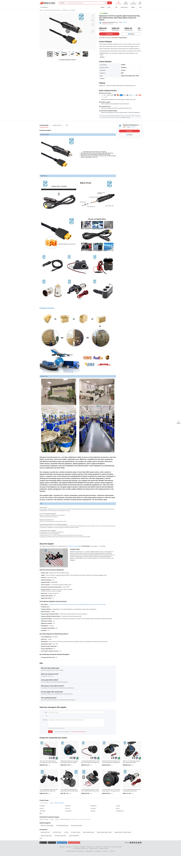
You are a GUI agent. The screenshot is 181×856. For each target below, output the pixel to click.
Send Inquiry (109, 34)
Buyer (109, 7)
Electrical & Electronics (73, 604)
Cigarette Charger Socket (46, 835)
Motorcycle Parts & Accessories (59, 604)
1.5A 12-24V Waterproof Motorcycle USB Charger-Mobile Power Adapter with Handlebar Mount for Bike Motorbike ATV (48, 791)
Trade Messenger (61, 842)
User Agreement (98, 851)
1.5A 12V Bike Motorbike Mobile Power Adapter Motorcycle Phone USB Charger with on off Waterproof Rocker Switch (69, 791)
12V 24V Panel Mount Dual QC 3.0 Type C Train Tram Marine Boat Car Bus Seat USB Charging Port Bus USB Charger (90, 791)
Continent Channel (107, 846)
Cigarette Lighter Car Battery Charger (123, 832)
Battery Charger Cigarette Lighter (104, 832)
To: (46, 716)
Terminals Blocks (119, 811)
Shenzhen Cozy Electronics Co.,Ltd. (110, 22)
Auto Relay (92, 811)
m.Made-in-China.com (94, 848)
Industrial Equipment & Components (87, 604)
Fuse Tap (42, 808)
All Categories (45, 7)
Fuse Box (118, 805)
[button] (105, 2)
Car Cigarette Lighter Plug (60, 835)
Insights (120, 846)
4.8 (125, 127)
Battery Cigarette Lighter (88, 832)
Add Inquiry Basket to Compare (68, 59)
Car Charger (72, 10)
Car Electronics (65, 10)
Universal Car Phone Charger (47, 825)
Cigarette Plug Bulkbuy (74, 835)
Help (116, 7)
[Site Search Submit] (109, 2)
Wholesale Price (99, 846)
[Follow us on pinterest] (138, 842)
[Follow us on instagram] (134, 842)
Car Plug (66, 832)
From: (46, 712)
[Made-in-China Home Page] (47, 2)
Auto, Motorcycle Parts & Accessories (52, 10)
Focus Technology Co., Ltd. (80, 851)
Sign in (140, 3)
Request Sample (123, 37)
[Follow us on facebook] (130, 842)
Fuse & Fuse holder (101, 604)
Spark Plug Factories (45, 832)
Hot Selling (42, 805)
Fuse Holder (67, 805)
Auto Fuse (67, 808)
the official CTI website (72, 546)
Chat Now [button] (132, 34)
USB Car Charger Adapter (76, 825)
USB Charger (42, 811)
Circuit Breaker (68, 811)
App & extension (124, 7)
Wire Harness (93, 805)
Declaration (105, 851)
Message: (45, 719)
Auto (50, 604)
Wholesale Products (90, 846)
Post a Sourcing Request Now (79, 731)
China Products (69, 846)
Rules (140, 7)
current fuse (93, 808)
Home (41, 10)
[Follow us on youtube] (136, 842)
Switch (117, 808)
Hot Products (61, 846)
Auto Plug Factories (57, 832)
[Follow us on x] (132, 842)
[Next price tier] (141, 28)
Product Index (114, 846)
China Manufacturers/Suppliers (79, 846)
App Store (43, 842)
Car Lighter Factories (75, 832)
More (41, 838)
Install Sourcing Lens (74, 842)
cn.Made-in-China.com (104, 848)
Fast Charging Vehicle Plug (62, 825)
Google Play (51, 842)
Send (50, 731)
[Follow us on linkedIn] (140, 842)
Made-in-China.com (84, 848)
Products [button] (62, 3)
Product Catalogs (59, 803)
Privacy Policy (112, 851)
